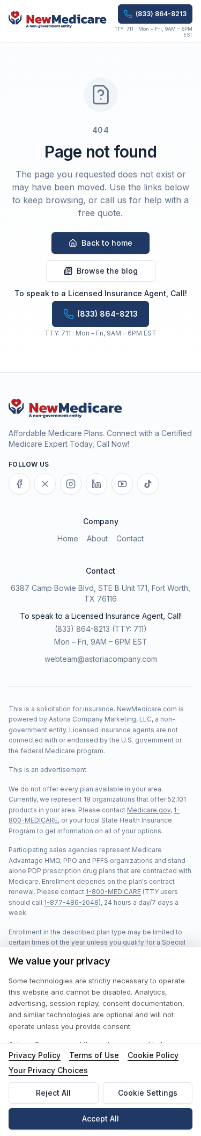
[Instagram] (70, 484)
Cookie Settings (147, 1092)
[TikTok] (148, 484)
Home (67, 538)
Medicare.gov (148, 810)
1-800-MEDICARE (113, 892)
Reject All (53, 1092)
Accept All (100, 1118)
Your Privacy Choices (48, 1070)
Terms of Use (94, 1055)
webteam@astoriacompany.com (100, 658)
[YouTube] (122, 484)
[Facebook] (19, 484)
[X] (45, 484)
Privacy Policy (35, 1055)
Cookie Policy (153, 1055)
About (97, 538)
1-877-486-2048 (71, 902)
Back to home (106, 242)
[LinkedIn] (96, 484)
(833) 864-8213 (82, 628)
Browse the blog (107, 270)
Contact (130, 538)
